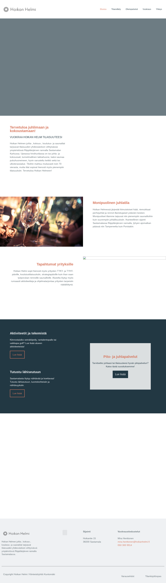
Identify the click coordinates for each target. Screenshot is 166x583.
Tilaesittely (116, 9)
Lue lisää (120, 374)
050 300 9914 (125, 545)
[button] (65, 532)
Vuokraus (147, 9)
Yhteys (159, 9)
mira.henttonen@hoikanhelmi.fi (134, 541)
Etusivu (103, 9)
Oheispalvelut (132, 9)
